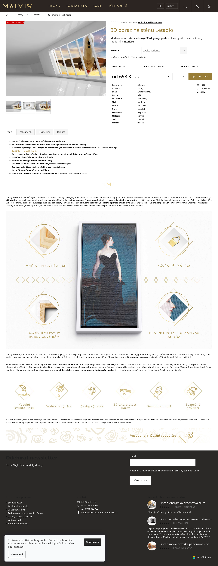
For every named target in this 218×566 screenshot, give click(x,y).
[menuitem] (55, 6)
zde (21, 546)
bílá (139, 95)
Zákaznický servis (16, 509)
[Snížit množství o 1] (168, 76)
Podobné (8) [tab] (25, 131)
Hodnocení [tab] (44, 131)
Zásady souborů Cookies (20, 516)
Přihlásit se (140, 480)
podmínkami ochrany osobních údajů (180, 470)
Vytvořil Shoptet (204, 557)
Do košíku (202, 76)
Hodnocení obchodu (18, 523)
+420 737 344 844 (89, 505)
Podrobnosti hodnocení (150, 22)
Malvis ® (194, 66)
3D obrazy (142, 85)
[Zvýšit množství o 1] (183, 76)
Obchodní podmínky (18, 506)
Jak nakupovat (15, 502)
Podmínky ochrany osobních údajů (25, 513)
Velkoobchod (14, 520)
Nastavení (17, 554)
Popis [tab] (9, 131)
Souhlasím (92, 542)
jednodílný (142, 98)
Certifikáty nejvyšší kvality (25, 151)
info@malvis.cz (88, 502)
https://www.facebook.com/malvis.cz (99, 512)
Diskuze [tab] (61, 131)
